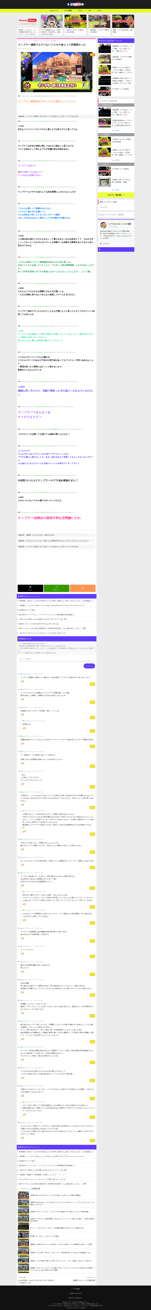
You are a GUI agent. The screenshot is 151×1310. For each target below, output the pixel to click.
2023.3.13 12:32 (38, 707)
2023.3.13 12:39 (38, 736)
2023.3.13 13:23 (38, 839)
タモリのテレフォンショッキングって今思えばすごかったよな (42, 1179)
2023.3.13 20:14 (38, 1067)
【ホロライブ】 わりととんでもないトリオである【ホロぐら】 (42, 633)
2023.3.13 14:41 (38, 928)
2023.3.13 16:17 (38, 979)
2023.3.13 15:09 (38, 946)
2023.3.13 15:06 (40, 910)
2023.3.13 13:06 (38, 751)
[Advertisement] (56, 567)
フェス (99, 10)
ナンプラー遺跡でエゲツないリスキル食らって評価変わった (44, 40)
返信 (92, 684)
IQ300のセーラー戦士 (27, 610)
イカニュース (54, 10)
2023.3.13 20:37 (40, 810)
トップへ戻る (75, 1289)
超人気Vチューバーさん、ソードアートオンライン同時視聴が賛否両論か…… (48, 615)
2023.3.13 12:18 (38, 689)
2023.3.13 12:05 (38, 674)
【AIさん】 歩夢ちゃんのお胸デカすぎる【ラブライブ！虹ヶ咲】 (43, 619)
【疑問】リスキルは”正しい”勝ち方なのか (40, 535)
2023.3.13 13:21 (38, 792)
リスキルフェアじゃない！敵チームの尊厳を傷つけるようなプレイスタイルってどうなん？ (57, 541)
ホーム (19, 40)
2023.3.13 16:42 (38, 1000)
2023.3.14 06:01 (38, 1085)
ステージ (25, 40)
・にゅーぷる (103, 207)
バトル (80, 10)
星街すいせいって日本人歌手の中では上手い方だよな (39, 624)
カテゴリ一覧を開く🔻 (116, 195)
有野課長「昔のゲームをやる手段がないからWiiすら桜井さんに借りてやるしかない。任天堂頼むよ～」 (57, 601)
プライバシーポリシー (75, 1298)
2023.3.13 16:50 (38, 1021)
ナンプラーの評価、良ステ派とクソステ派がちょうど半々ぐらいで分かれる (52, 116)
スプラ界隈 (68, 10)
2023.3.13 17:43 (38, 1047)
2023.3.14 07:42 (40, 1102)
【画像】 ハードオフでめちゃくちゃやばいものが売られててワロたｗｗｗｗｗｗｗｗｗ (51, 605)
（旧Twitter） (106, 243)
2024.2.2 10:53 (38, 1122)
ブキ (89, 10)
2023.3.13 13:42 (38, 857)
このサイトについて (75, 1293)
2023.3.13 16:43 (40, 720)
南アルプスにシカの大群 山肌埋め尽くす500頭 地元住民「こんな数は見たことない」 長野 (52, 628)
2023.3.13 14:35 (40, 891)
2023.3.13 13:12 (38, 771)
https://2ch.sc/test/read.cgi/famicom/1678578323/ (86, 530)
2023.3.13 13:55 (38, 872)
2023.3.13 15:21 (38, 961)
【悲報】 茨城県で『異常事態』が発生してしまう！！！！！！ (42, 1175)
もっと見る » (116, 130)
